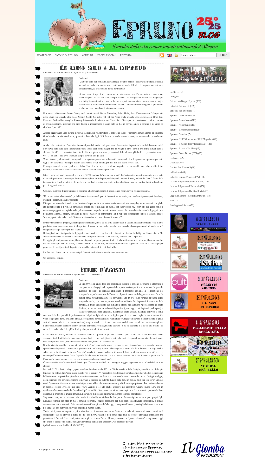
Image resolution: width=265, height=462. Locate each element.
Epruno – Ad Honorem (180, 115)
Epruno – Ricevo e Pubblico (183, 148)
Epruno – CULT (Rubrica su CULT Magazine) (191, 139)
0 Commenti (92, 72)
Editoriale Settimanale (180, 106)
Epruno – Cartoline (178, 134)
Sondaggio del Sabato (180, 205)
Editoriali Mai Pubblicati (181, 110)
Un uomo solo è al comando (103, 67)
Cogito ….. (175, 92)
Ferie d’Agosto (103, 269)
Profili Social (106, 55)
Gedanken (174, 158)
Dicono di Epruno (66, 55)
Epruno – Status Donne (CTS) (184, 153)
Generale (174, 162)
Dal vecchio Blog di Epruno (182, 101)
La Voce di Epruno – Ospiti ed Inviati (187, 191)
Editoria (126, 55)
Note (172, 200)
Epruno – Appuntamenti (181, 125)
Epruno (60, 72)
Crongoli (174, 96)
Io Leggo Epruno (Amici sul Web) (185, 177)
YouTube (88, 55)
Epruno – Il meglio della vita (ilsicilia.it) (188, 144)
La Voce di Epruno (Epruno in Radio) (187, 181)
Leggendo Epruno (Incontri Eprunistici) (188, 195)
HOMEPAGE (44, 55)
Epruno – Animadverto (180, 120)
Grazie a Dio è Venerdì (180, 167)
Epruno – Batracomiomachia (183, 129)
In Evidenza (175, 172)
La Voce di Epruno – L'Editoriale (185, 186)
